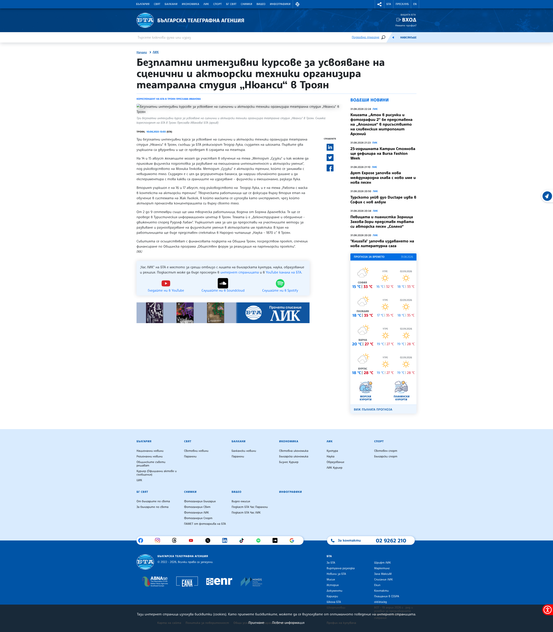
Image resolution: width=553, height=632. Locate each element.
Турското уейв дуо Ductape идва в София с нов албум (383, 199)
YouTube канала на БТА (283, 272)
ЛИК (206, 4)
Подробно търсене (365, 37)
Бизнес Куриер (289, 462)
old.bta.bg (380, 602)
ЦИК (139, 480)
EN (415, 4)
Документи (334, 590)
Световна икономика (293, 451)
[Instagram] (159, 540)
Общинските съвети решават (151, 463)
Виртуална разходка (341, 568)
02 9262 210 (391, 540)
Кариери (332, 596)
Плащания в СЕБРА (386, 596)
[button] (297, 4)
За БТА (331, 562)
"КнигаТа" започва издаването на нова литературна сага (382, 243)
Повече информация (288, 622)
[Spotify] (260, 540)
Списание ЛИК (383, 579)
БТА (388, 4)
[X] (209, 540)
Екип (377, 585)
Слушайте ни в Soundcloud (223, 290)
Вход (409, 20)
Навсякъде (408, 37)
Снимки (246, 4)
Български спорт (385, 456)
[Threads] (176, 540)
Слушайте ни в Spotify (280, 290)
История (333, 585)
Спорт (217, 4)
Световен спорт (385, 451)
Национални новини (150, 451)
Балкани (171, 4)
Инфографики (280, 4)
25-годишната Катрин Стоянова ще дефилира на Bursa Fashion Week (382, 153)
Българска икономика (293, 456)
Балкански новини (244, 451)
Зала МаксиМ (383, 574)
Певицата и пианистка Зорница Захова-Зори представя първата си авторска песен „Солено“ (382, 222)
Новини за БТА (336, 574)
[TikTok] (243, 540)
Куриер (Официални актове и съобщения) (157, 472)
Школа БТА (334, 602)
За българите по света (152, 507)
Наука (330, 456)
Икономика (190, 4)
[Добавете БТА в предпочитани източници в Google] (293, 540)
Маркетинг (381, 568)
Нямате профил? (405, 25)
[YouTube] (192, 540)
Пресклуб (402, 4)
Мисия (331, 579)
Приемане (256, 622)
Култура (332, 451)
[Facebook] (142, 540)
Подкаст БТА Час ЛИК (246, 512)
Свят (157, 4)
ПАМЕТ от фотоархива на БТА (205, 524)
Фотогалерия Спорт (198, 518)
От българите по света (153, 501)
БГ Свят (231, 4)
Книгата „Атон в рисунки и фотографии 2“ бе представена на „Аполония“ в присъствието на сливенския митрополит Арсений (381, 124)
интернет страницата (239, 272)
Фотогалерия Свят (197, 507)
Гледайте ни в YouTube (166, 290)
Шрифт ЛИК (382, 562)
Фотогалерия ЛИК (196, 512)
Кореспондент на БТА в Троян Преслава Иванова (169, 98)
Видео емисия (241, 501)
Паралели (190, 456)
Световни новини (196, 451)
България (142, 4)
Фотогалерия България (200, 501)
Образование (335, 462)
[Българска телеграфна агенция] (145, 562)
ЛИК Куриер (334, 467)
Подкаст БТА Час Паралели (250, 507)
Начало (142, 52)
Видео (261, 4)
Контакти (381, 590)
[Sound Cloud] (276, 540)
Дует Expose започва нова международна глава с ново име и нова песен (383, 178)
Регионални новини (150, 456)
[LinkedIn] (226, 540)
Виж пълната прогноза (373, 409)
